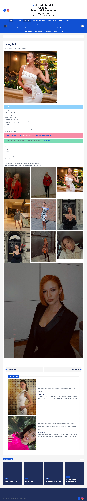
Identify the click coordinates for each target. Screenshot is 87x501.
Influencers (67, 27)
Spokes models (28, 31)
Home (19, 20)
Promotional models (24, 48)
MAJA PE (10, 36)
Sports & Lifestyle (63, 20)
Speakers (48, 31)
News (36, 27)
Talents (55, 24)
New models (27, 20)
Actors (55, 31)
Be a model (43, 27)
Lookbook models (41, 426)
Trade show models (61, 390)
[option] (10, 473)
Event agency (28, 27)
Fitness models (72, 388)
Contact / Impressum (65, 24)
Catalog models (62, 423)
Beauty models (48, 388)
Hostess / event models (9, 48)
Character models (55, 388)
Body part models (55, 423)
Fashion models (56, 425)
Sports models (74, 426)
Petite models (59, 426)
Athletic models (41, 388)
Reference (19, 27)
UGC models (59, 27)
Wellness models (41, 428)
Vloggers (51, 27)
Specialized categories (34, 24)
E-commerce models (64, 388)
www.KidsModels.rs (26, 135)
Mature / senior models (50, 426)
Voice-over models (39, 31)
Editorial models (49, 425)
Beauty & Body (51, 20)
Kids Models (47, 24)
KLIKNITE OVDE (46, 140)
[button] (81, 459)
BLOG (61, 31)
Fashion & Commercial (38, 20)
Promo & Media (21, 24)
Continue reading (42, 404)
